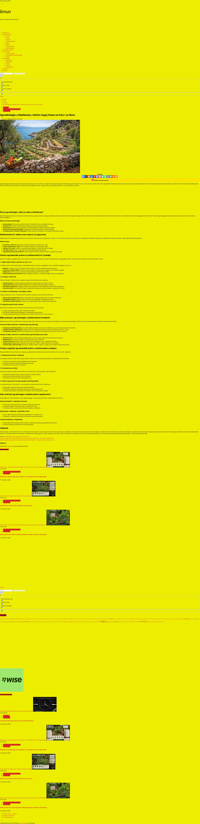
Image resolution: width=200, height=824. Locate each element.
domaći (44, 618)
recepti (64, 621)
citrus (34, 618)
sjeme (73, 621)
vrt (29, 436)
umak (94, 621)
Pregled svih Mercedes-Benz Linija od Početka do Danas (16, 711)
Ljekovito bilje (10, 48)
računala (57, 621)
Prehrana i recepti (8, 50)
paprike (192, 618)
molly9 (3, 119)
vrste (129, 621)
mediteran (19, 436)
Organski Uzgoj (10, 53)
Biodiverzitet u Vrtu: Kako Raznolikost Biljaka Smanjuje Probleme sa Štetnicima (23, 525)
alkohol (8, 619)
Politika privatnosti (8, 815)
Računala (8, 62)
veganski (116, 621)
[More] (116, 176)
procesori (40, 621)
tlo (90, 621)
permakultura (3, 621)
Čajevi (8, 45)
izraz (86, 618)
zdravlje (143, 621)
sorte (79, 621)
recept (60, 621)
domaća (41, 618)
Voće (7, 38)
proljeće (50, 621)
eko (47, 618)
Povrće (8, 36)
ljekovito (130, 618)
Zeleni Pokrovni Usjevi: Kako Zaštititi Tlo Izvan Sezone (16, 496)
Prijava (2, 587)
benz (11, 618)
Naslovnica (6, 33)
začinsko (138, 621)
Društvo (5, 70)
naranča (171, 618)
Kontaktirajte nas (8, 817)
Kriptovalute (9, 67)
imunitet (77, 618)
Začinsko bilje (10, 46)
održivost (25, 436)
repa (68, 621)
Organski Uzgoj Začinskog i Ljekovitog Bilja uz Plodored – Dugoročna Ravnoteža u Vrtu (27, 440)
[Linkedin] (91, 176)
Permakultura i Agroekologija (14, 55)
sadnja (70, 621)
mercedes (160, 618)
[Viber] (108, 176)
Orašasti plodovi (10, 41)
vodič (124, 621)
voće (127, 621)
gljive (65, 618)
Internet (8, 65)
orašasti (182, 618)
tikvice (87, 621)
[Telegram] (102, 176)
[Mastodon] (97, 176)
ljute (135, 619)
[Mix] (99, 176)
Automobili (9, 60)
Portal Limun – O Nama (10, 814)
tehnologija (83, 621)
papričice (197, 619)
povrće (16, 621)
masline (143, 618)
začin (134, 621)
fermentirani (60, 618)
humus (73, 618)
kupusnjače (118, 618)
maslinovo (148, 618)
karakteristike (92, 618)
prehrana (26, 621)
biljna (19, 619)
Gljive (7, 43)
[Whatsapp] (105, 176)
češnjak (156, 621)
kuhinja (110, 619)
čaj (154, 621)
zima (148, 621)
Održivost (5, 69)
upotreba (97, 621)
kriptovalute (106, 618)
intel (80, 618)
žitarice (160, 621)
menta (156, 618)
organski (187, 619)
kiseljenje (97, 618)
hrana (14, 436)
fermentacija (55, 618)
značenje (151, 621)
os (190, 618)
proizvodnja (45, 621)
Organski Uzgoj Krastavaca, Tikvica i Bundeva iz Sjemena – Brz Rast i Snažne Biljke (27, 438)
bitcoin (24, 618)
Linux (7, 63)
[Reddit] (88, 176)
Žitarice (8, 39)
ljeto (133, 619)
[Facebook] (83, 176)
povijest (12, 621)
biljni (21, 618)
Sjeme (8, 57)
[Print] (113, 176)
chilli (32, 618)
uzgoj (103, 621)
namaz (167, 618)
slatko (77, 621)
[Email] (110, 176)
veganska (111, 621)
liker (121, 618)
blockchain (28, 618)
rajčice (53, 621)
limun (5, 11)
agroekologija (8, 436)
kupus (114, 618)
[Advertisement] (28, 25)
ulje (91, 621)
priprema (32, 621)
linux (127, 618)
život (163, 621)
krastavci (101, 618)
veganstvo (120, 621)
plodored (8, 621)
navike (174, 618)
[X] (86, 176)
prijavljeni (10, 446)
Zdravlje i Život (7, 34)
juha (88, 618)
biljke (16, 618)
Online (1, 96)
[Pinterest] (94, 176)
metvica (164, 618)
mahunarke (139, 618)
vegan (107, 621)
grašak (67, 618)
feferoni (50, 618)
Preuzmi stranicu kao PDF (101, 180)
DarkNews (24, 823)
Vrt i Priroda (6, 51)
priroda (36, 621)
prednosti (20, 621)
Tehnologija (6, 58)
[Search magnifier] (1, 76)
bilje (14, 619)
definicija (37, 618)
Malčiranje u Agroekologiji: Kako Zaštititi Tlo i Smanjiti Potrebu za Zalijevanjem (23, 467)
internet (83, 618)
